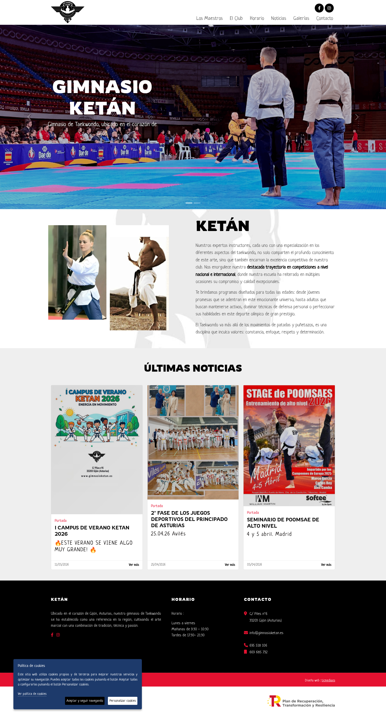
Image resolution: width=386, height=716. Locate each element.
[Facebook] (319, 8)
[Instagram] (329, 8)
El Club (236, 18)
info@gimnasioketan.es (266, 616)
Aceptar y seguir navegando (85, 701)
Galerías (301, 18)
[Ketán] (197, 186)
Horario (257, 18)
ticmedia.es (328, 664)
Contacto (324, 18)
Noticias (278, 18)
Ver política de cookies (32, 694)
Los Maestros (209, 18)
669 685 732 (259, 636)
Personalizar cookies (122, 701)
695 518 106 (258, 629)
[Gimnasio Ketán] (189, 186)
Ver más (134, 549)
